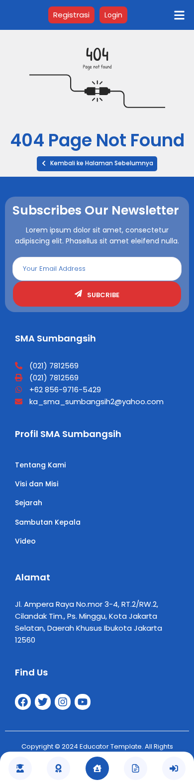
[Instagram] (63, 702)
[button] (97, 163)
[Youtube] (83, 702)
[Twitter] (43, 702)
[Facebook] (23, 702)
